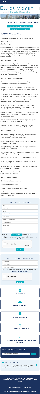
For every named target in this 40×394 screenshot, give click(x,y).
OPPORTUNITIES (28, 378)
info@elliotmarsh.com (15, 387)
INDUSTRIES (10, 378)
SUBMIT (20, 249)
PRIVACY (20, 381)
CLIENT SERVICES (7, 379)
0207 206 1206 (27, 387)
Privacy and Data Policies (20, 271)
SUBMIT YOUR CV (26, 26)
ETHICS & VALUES (19, 379)
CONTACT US (13, 26)
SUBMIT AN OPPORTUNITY (20, 29)
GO (34, 353)
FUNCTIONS (19, 378)
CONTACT (28, 379)
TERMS (35, 379)
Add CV (4, 234)
